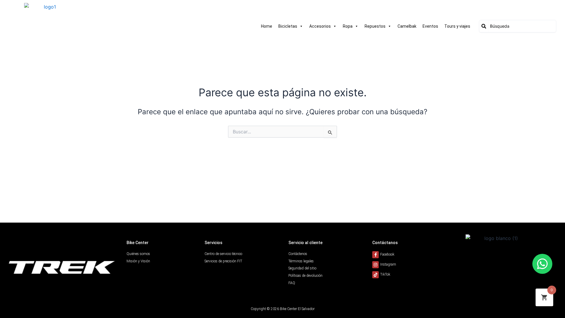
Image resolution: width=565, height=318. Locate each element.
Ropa (348, 26)
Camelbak (407, 26)
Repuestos (375, 26)
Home (266, 26)
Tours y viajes (457, 26)
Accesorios (320, 26)
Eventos (430, 26)
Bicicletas (287, 26)
